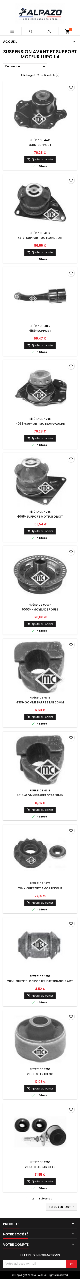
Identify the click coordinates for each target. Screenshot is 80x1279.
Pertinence (25, 66)
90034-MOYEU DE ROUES (40, 609)
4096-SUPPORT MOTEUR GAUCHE (40, 424)
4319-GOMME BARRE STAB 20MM (40, 702)
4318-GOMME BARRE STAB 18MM (40, 795)
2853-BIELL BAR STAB (40, 1167)
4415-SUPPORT (40, 145)
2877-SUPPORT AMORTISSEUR (40, 888)
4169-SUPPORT (40, 331)
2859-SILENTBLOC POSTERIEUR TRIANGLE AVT (40, 981)
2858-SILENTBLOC (40, 1074)
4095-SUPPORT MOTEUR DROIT (40, 517)
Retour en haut (62, 1207)
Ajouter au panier (40, 159)
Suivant (46, 1198)
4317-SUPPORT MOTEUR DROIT (40, 238)
